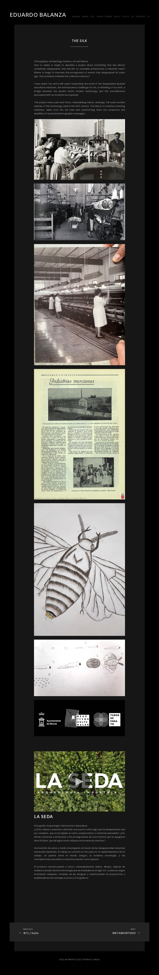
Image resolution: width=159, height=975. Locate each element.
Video (117, 17)
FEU (93, 17)
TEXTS (125, 17)
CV (132, 17)
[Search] (148, 17)
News (85, 17)
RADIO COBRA (104, 17)
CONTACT (141, 17)
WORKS (76, 17)
